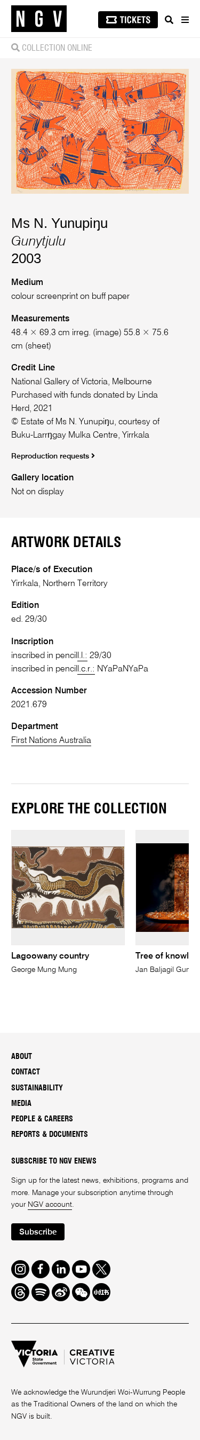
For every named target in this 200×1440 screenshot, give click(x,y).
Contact (25, 1072)
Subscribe (38, 1232)
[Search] (169, 19)
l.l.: (82, 655)
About (21, 1057)
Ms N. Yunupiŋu (59, 223)
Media (21, 1103)
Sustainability (37, 1088)
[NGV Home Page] (39, 19)
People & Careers (42, 1119)
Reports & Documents (49, 1134)
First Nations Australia (51, 740)
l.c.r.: (86, 669)
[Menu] (184, 19)
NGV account (50, 1204)
